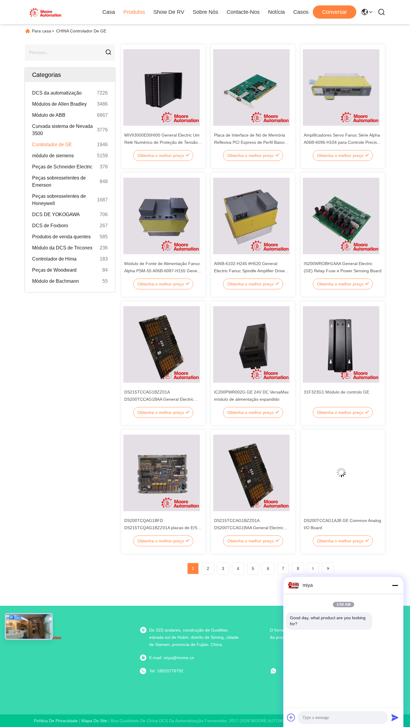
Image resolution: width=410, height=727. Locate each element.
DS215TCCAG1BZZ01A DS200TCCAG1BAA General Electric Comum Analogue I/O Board (159, 399)
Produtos (134, 12)
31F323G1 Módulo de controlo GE (336, 392)
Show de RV (168, 12)
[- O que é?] (277, 670)
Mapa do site (94, 720)
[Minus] (395, 585)
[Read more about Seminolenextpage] (313, 568)
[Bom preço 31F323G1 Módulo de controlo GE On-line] (341, 344)
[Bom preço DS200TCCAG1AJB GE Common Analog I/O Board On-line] (341, 472)
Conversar (334, 12)
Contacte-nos (243, 12)
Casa (108, 12)
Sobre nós (205, 12)
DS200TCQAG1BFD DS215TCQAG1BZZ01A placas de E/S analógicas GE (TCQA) (160, 527)
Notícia (276, 12)
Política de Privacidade (56, 720)
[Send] (395, 717)
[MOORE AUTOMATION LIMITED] (46, 12)
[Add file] (291, 717)
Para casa (41, 31)
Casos (301, 12)
